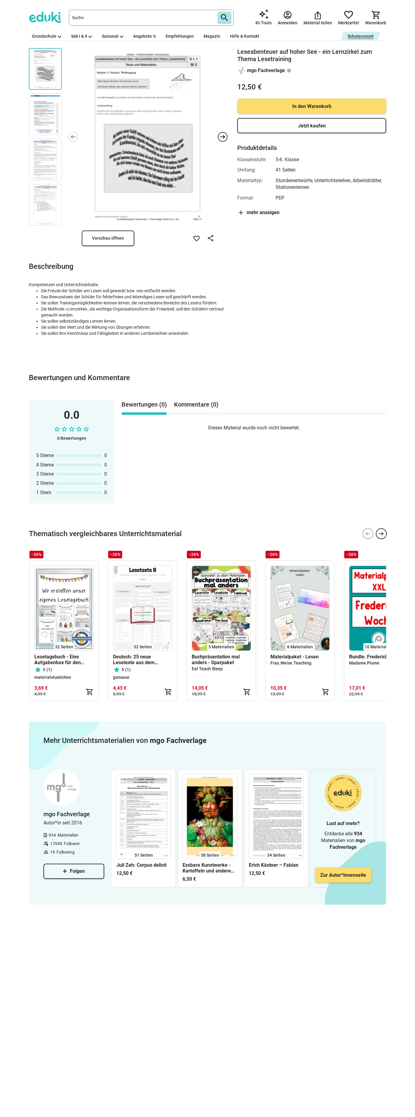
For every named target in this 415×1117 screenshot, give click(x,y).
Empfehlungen (180, 36)
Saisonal (110, 36)
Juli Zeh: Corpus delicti (141, 865)
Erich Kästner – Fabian (273, 865)
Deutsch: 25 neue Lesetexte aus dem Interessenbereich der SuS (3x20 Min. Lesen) (142, 659)
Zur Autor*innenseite (343, 875)
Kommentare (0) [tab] (196, 404)
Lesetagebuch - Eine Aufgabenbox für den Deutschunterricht (57, 659)
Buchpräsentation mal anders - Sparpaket (216, 659)
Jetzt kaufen (312, 126)
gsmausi (121, 677)
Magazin (212, 36)
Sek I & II (79, 36)
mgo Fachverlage (266, 70)
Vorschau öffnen (108, 238)
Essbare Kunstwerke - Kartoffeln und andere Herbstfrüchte (207, 868)
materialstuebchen (52, 677)
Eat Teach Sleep (207, 668)
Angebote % (144, 36)
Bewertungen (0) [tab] (144, 404)
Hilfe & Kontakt (244, 36)
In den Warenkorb (311, 106)
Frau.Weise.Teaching (290, 663)
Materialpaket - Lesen (294, 657)
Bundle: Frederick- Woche (377, 657)
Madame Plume (364, 663)
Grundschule (44, 36)
